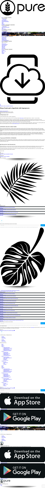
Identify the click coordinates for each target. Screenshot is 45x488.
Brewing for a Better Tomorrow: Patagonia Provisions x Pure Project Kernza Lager (12, 320)
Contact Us (3, 337)
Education (5, 364)
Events (3, 351)
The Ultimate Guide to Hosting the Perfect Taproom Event (8, 214)
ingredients (7, 156)
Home (2, 344)
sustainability (2, 156)
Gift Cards (5, 359)
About (3, 382)
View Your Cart (4, 43)
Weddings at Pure (6, 354)
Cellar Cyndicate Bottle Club (8, 357)
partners (5, 156)
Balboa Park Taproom (7, 347)
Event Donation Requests (7, 355)
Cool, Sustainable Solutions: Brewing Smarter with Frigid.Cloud (9, 212)
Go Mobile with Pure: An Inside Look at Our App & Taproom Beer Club (10, 315)
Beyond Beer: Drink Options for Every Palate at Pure (7, 310)
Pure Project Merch (6, 378)
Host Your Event (6, 374)
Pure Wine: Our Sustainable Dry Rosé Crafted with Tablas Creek (9, 305)
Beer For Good (6, 362)
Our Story (5, 361)
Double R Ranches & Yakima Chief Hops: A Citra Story (8, 317)
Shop (2, 356)
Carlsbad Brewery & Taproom (8, 348)
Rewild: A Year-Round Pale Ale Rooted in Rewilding (7, 207)
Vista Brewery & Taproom (7, 350)
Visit (2, 346)
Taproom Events (6, 352)
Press (4, 363)
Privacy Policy (4, 341)
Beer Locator (5, 358)
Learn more (32, 327)
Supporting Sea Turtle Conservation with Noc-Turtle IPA (8, 209)
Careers (3, 336)
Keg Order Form (6, 360)
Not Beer (3, 345)
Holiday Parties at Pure (7, 353)
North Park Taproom (6, 370)
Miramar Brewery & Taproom (8, 349)
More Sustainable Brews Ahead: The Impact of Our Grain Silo (8, 312)
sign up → (42, 225)
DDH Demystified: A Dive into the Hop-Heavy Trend (7, 303)
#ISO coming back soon (16, 123)
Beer (2, 366)
